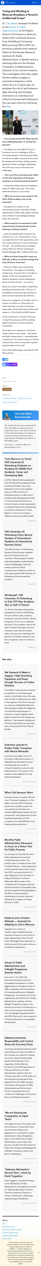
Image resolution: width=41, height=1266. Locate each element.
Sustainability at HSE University (12, 1229)
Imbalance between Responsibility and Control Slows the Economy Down (19, 1041)
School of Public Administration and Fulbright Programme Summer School (16, 967)
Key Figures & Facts (8, 1227)
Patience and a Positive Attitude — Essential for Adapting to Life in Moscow (20, 921)
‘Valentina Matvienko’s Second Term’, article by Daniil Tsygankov (18, 1173)
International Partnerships (10, 1235)
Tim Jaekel (11, 23)
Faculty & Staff (6, 1239)
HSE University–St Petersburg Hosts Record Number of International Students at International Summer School (18, 538)
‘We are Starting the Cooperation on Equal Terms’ (16, 1116)
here (16, 1249)
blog (8, 106)
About (5, 1220)
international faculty (9, 398)
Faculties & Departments (10, 1232)
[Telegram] (6, 359)
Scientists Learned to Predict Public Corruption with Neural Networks (18, 748)
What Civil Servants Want (19, 792)
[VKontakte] (3, 359)
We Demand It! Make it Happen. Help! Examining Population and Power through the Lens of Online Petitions (19, 679)
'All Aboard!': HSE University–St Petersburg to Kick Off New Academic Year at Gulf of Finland (19, 600)
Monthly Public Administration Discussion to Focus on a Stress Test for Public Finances (18, 844)
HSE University (10, 2)
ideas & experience (25, 398)
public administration (10, 402)
